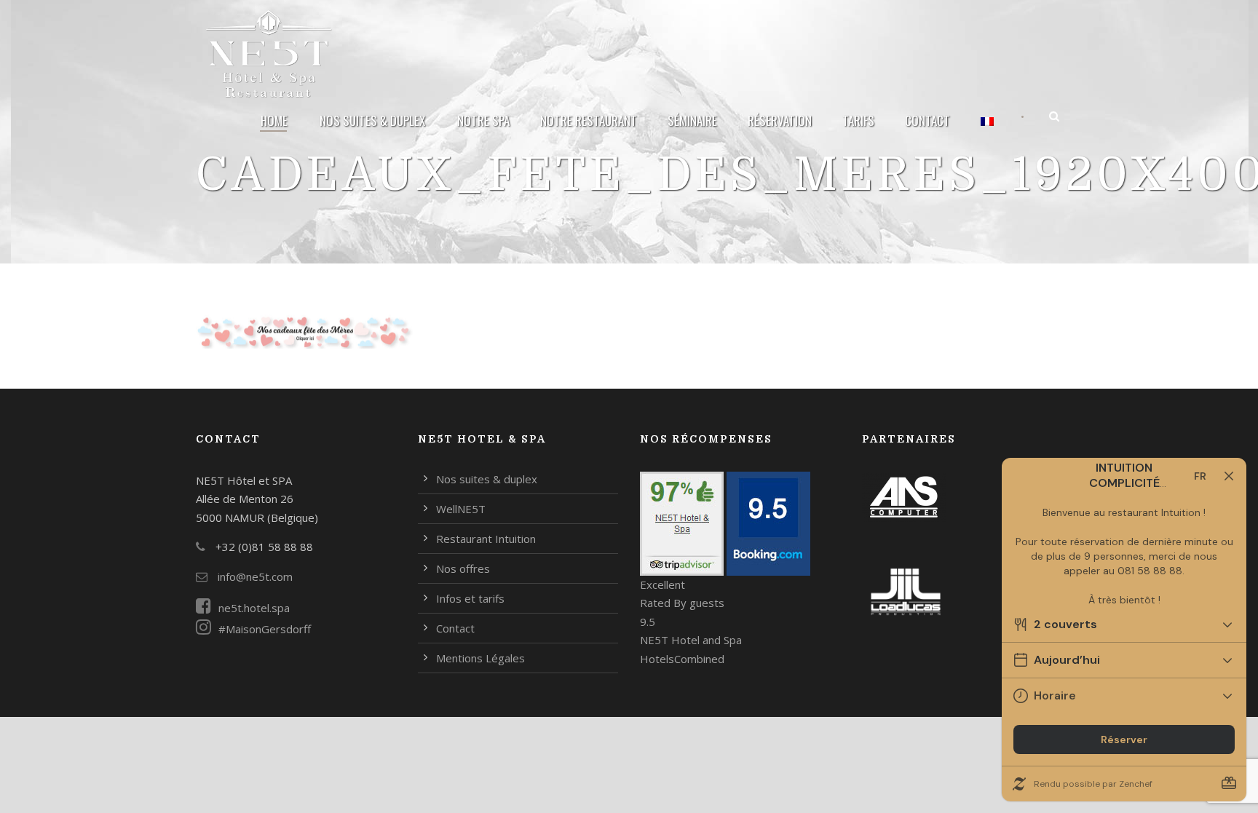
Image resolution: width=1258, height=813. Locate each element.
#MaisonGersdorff (264, 629)
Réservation (780, 120)
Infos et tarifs (470, 598)
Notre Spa (483, 120)
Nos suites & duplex (372, 120)
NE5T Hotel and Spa (691, 639)
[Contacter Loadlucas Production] (905, 590)
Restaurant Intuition (486, 538)
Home (274, 120)
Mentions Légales (480, 658)
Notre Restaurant (588, 120)
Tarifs (858, 120)
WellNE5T (461, 508)
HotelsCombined (682, 658)
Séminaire (692, 120)
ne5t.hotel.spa (254, 607)
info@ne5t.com (254, 576)
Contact (927, 120)
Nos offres (463, 568)
